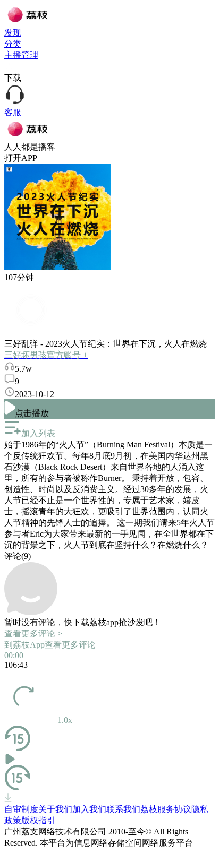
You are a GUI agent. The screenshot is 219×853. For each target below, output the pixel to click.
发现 (12, 32)
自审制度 (21, 809)
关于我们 (55, 809)
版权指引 (38, 820)
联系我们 (123, 809)
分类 (12, 43)
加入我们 (89, 809)
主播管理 (21, 54)
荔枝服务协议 (165, 809)
